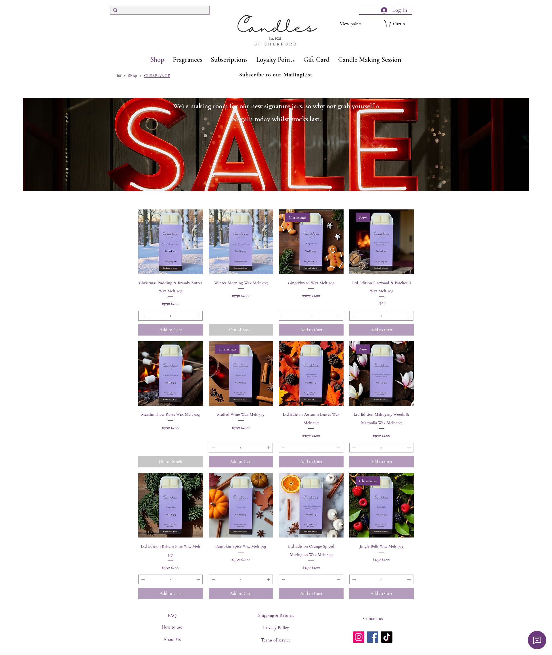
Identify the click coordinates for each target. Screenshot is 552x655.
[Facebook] (372, 637)
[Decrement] (142, 315)
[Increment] (198, 315)
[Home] (119, 75)
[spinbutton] (170, 315)
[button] (398, 23)
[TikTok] (386, 637)
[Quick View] (170, 241)
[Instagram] (358, 637)
